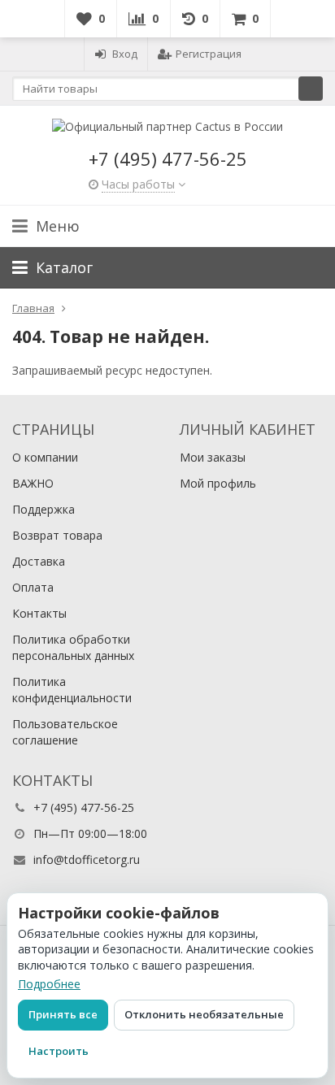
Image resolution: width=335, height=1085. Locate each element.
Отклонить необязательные (204, 1014)
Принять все (63, 1014)
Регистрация (208, 53)
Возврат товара (57, 535)
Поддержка (43, 509)
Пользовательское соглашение (65, 732)
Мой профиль (218, 483)
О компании (45, 457)
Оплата (33, 587)
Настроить (58, 1051)
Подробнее (49, 984)
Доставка (38, 561)
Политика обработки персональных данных (73, 647)
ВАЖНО (33, 483)
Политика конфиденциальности (72, 689)
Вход (124, 53)
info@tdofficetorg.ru (86, 859)
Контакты (39, 613)
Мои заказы (213, 457)
